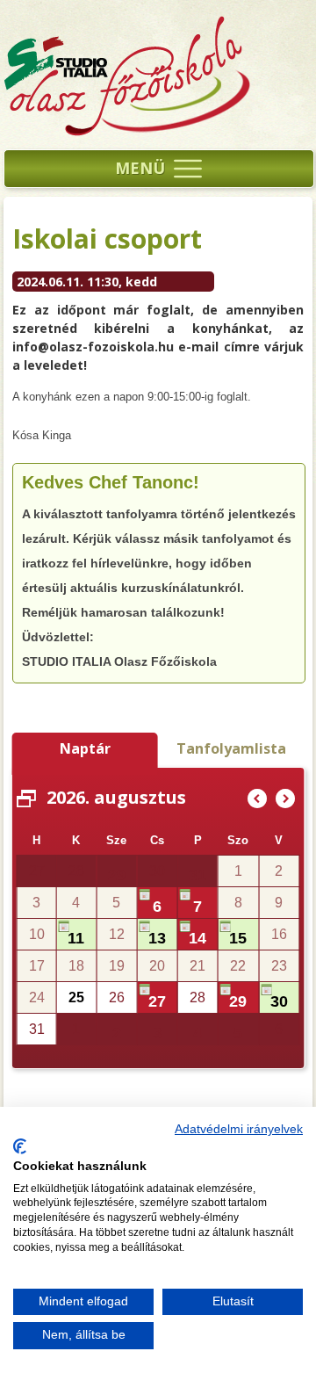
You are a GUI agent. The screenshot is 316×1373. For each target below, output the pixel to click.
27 (157, 1001)
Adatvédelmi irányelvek (239, 1129)
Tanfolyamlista (231, 748)
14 (197, 938)
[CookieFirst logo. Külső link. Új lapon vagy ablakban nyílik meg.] (19, 1146)
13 (157, 938)
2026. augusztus (116, 797)
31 (197, 875)
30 (279, 1001)
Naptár (85, 748)
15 (238, 938)
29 (117, 875)
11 (76, 938)
